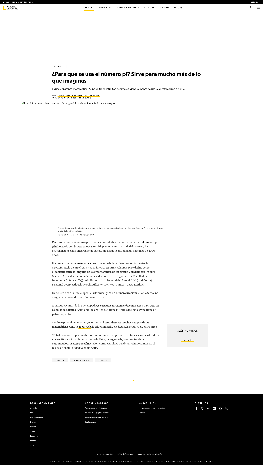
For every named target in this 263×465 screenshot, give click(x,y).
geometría (84, 326)
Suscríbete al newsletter (18, 2)
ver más (187, 340)
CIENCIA (103, 360)
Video (32, 445)
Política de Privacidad (125, 454)
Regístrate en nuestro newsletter (152, 408)
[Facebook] (196, 409)
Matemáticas (81, 360)
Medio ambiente (36, 417)
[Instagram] (208, 409)
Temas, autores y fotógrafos (96, 408)
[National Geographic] (4, 8)
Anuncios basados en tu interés (150, 454)
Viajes (32, 431)
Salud (32, 413)
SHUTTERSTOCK (85, 235)
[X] (202, 409)
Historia (33, 422)
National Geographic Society (96, 417)
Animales (33, 408)
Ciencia (59, 67)
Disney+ (255, 2)
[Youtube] (220, 409)
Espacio (33, 441)
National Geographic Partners (96, 413)
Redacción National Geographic (79, 95)
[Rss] (226, 409)
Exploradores (90, 422)
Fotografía (34, 436)
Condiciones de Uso (104, 454)
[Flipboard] (214, 409)
